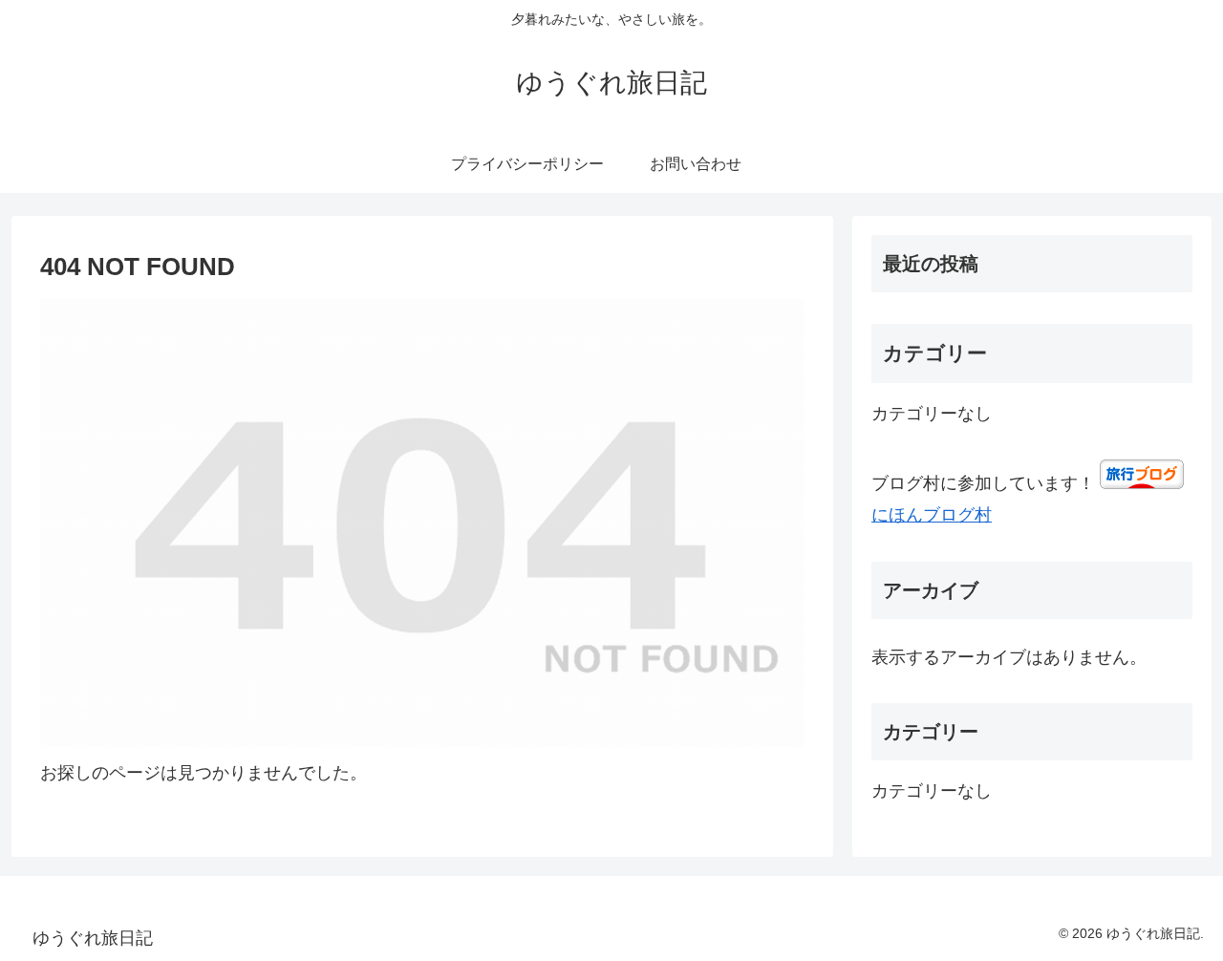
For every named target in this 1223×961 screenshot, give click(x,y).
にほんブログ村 (931, 514)
